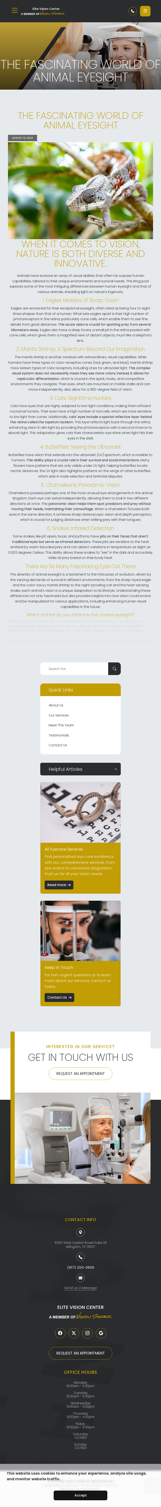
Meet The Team (61, 725)
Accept (80, 1495)
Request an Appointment (80, 1073)
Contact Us (58, 745)
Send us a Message (80, 1288)
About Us (56, 705)
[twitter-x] (74, 1333)
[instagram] (87, 1333)
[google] (101, 1333)
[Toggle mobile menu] (14, 10)
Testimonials (59, 735)
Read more (56, 884)
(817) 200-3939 (80, 1268)
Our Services (59, 715)
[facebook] (60, 1333)
